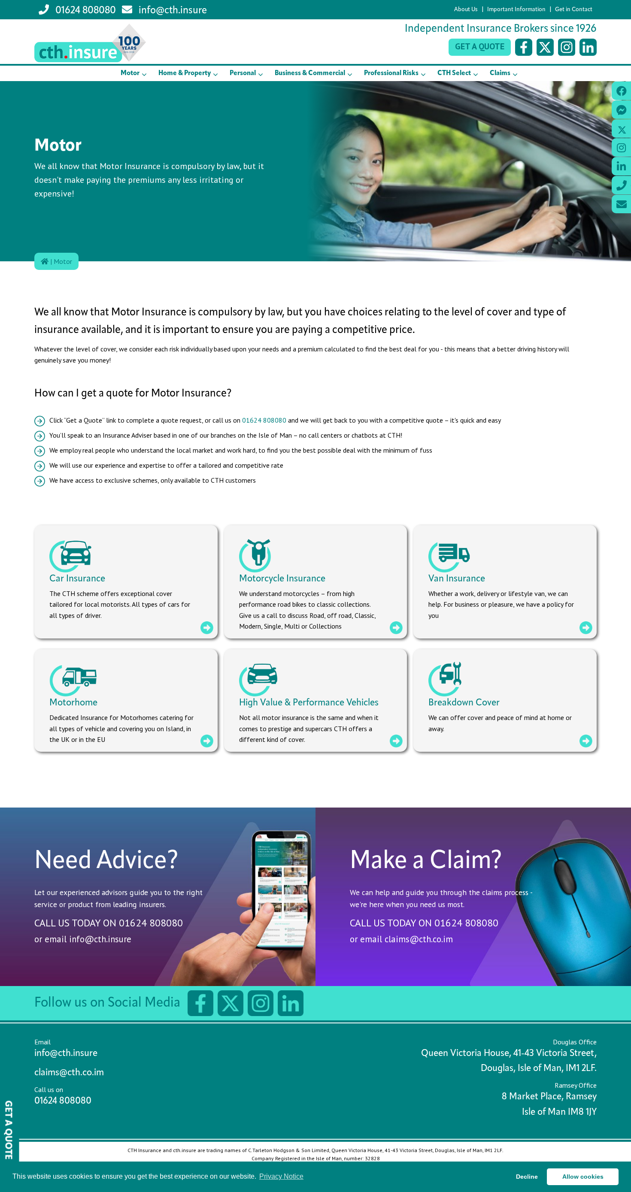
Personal (243, 73)
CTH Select (454, 73)
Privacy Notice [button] (281, 1176)
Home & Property (184, 73)
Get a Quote (479, 46)
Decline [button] (527, 1176)
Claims (500, 73)
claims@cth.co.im (419, 939)
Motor (130, 73)
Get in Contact (573, 9)
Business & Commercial (310, 73)
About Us (466, 9)
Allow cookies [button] (583, 1176)
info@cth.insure (172, 11)
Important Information (516, 9)
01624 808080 (84, 11)
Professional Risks (391, 73)
